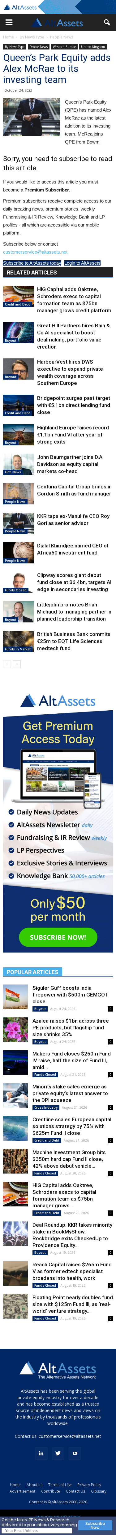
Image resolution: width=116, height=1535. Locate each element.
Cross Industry (46, 1107)
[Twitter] (58, 1453)
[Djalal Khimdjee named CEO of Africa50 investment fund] (18, 552)
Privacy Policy (89, 1484)
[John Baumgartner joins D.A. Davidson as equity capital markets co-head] (18, 464)
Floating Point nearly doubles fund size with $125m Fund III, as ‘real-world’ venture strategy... (72, 1304)
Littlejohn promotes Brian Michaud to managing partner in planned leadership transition (74, 612)
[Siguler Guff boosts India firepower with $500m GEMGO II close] (15, 997)
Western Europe (64, 47)
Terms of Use (60, 1484)
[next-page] (17, 664)
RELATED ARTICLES (32, 272)
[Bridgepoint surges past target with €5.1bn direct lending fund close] (18, 405)
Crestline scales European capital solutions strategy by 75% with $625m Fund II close (71, 1126)
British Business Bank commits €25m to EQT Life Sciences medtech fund (73, 641)
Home (8, 37)
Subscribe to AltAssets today (32, 263)
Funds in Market (18, 649)
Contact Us (75, 1491)
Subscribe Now (95, 1525)
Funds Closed (16, 590)
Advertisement (22, 1491)
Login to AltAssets (82, 263)
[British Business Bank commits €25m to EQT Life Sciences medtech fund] (18, 641)
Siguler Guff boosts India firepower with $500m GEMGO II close (70, 994)
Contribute (50, 1491)
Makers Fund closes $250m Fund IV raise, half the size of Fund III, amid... (71, 1060)
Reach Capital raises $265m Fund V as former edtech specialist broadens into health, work (72, 1271)
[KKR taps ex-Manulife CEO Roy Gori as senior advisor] (18, 523)
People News (61, 37)
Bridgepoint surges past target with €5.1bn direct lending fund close (73, 405)
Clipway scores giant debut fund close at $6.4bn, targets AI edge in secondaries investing (74, 582)
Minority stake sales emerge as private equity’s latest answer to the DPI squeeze (70, 1093)
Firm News (13, 472)
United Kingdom (93, 47)
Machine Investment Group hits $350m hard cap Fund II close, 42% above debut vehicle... (69, 1159)
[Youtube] (75, 1453)
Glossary (98, 1491)
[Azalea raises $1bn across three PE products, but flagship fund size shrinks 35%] (15, 1029)
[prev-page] (7, 664)
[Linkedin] (41, 1453)
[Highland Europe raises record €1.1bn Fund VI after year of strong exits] (18, 434)
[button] (9, 22)
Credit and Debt (17, 304)
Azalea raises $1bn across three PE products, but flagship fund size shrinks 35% (70, 1027)
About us (34, 1484)
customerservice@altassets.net (35, 252)
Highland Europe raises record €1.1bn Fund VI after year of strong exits (73, 434)
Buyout (10, 340)
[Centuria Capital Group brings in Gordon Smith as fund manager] (18, 493)
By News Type (32, 37)
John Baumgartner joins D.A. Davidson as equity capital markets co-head (70, 464)
